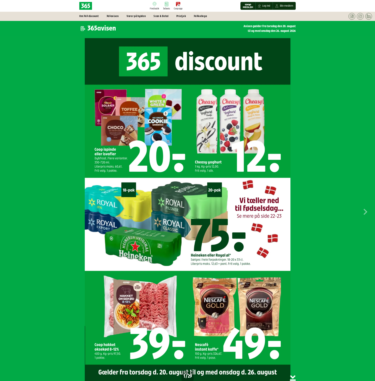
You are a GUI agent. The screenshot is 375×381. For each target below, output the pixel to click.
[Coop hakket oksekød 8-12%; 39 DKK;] (140, 317)
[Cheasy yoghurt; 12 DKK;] (238, 129)
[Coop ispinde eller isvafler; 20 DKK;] (140, 129)
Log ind (266, 5)
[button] (365, 214)
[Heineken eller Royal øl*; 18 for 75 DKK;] (173, 225)
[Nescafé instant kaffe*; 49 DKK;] (238, 317)
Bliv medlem (286, 5)
